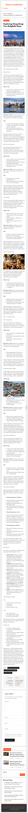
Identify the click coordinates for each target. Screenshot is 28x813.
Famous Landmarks (14, 4)
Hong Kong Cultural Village (10, 670)
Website (6, 729)
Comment (7, 701)
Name (6, 717)
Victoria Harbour (8, 673)
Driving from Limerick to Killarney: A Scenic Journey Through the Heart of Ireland (17, 754)
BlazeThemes (16, 809)
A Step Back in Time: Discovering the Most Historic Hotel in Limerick (13, 787)
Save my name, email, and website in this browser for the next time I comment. (13, 735)
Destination (6, 20)
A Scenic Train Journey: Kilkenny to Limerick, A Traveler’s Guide (14, 800)
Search (5, 772)
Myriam (6, 29)
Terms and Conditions (20, 808)
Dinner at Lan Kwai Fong (13, 668)
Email (6, 723)
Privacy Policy (12, 808)
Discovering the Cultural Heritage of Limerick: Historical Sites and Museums (17, 763)
